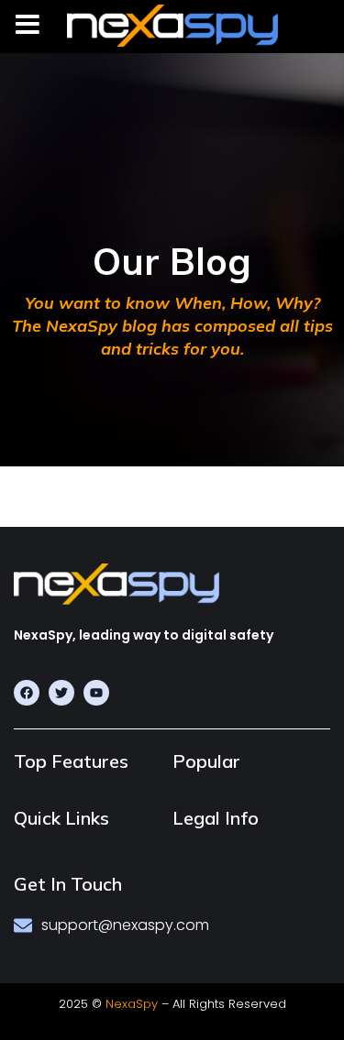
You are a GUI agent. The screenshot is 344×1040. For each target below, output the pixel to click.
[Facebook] (26, 693)
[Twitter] (61, 693)
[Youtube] (96, 693)
